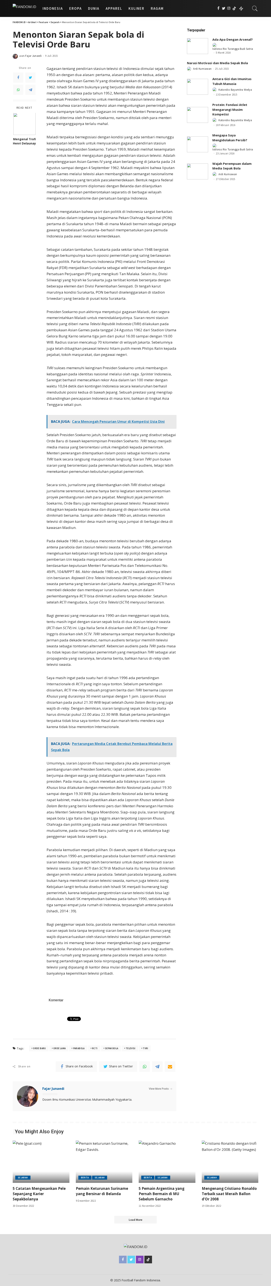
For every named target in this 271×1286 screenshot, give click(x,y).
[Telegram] (30, 90)
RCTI (94, 1048)
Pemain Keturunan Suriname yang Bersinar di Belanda (102, 1191)
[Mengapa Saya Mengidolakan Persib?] (197, 144)
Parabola (79, 1048)
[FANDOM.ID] (24, 8)
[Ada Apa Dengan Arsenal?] (197, 46)
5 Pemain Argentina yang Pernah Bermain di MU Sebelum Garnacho (161, 1193)
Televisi (131, 1048)
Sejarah (23, 1177)
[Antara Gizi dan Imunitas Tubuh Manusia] (197, 87)
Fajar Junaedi (33, 55)
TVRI (145, 1048)
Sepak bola (111, 1048)
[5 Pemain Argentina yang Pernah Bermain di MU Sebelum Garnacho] (167, 1161)
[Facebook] (218, 8)
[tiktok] (234, 8)
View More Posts (159, 1088)
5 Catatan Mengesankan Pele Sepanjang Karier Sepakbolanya (39, 1193)
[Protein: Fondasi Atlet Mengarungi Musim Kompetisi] (197, 115)
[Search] (255, 8)
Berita (85, 1177)
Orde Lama (59, 1048)
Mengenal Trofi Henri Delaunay (24, 141)
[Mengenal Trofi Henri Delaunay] (24, 124)
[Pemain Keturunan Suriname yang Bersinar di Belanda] (104, 1161)
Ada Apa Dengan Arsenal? (232, 39)
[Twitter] (223, 8)
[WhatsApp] (18, 90)
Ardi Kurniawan (202, 68)
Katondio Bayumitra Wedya (235, 89)
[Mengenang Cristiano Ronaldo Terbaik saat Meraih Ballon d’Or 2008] (230, 1161)
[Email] (170, 1066)
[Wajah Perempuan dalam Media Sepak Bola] (197, 171)
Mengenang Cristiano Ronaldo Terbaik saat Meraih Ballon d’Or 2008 (229, 1193)
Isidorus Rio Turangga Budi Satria (232, 48)
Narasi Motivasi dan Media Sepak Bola (217, 63)
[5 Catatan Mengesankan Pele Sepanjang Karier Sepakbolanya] (41, 1161)
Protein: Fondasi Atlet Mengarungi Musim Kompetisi (229, 109)
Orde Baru (39, 1048)
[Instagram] (229, 8)
